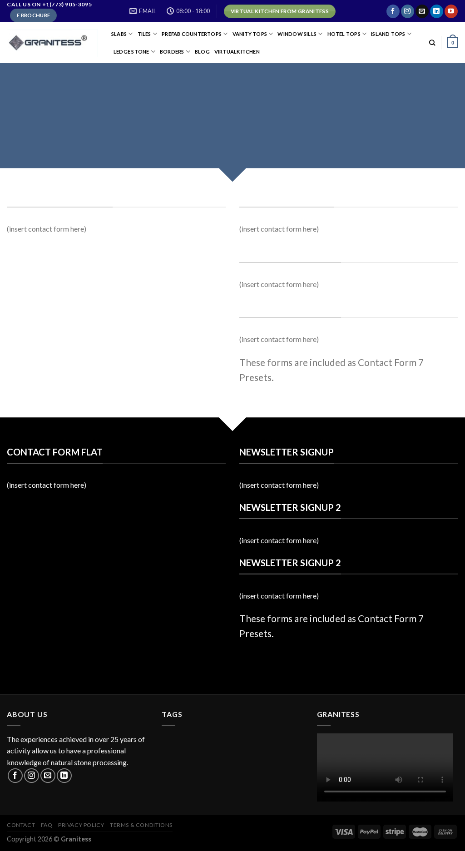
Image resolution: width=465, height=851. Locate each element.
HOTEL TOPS (344, 34)
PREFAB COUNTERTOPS (192, 34)
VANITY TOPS (249, 34)
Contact (21, 824)
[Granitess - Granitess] (52, 43)
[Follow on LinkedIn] (436, 11)
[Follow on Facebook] (393, 11)
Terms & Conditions (141, 824)
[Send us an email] (422, 11)
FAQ (47, 824)
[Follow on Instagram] (407, 11)
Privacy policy (81, 824)
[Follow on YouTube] (451, 11)
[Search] (432, 43)
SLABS (119, 34)
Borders (172, 51)
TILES (144, 34)
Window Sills (297, 34)
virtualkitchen (237, 51)
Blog (202, 51)
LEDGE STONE (131, 51)
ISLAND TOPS (388, 34)
